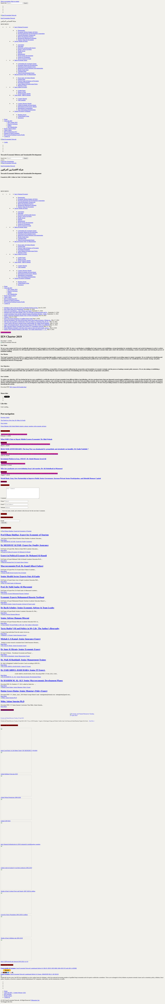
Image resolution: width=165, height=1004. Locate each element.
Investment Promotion (24, 82)
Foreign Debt (21, 79)
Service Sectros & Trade (24, 58)
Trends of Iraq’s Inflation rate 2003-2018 (12, 938)
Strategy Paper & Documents (26, 40)
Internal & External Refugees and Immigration (30, 68)
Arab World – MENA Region (22, 95)
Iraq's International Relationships (27, 109)
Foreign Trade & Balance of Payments (28, 81)
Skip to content (15, 1)
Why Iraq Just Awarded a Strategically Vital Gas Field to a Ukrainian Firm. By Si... (27, 321)
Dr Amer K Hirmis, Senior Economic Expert (20, 649)
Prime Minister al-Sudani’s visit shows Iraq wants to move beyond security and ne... (27, 328)
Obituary (6, 317)
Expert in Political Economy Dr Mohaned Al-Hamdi (24, 555)
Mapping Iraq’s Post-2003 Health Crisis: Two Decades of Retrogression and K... (26, 312)
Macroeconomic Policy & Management (25, 74)
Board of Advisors (13, 124)
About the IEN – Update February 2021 (15, 992)
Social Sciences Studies (24, 93)
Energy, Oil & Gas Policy (25, 49)
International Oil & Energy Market (27, 106)
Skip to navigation (6, 1)
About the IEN (8, 121)
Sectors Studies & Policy (21, 41)
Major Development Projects (25, 36)
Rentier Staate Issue (23, 70)
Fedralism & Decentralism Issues (27, 66)
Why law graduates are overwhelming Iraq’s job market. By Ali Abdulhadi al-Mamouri (31, 468)
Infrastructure (21, 54)
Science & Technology (24, 57)
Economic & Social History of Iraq (26, 454)
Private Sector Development (25, 55)
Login (2, 161)
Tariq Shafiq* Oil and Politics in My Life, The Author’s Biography (30, 628)
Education (20, 46)
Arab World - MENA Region (9, 434)
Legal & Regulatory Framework (26, 35)
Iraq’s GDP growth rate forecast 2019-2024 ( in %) (14, 961)
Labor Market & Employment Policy (28, 84)
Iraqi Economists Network (8, 18)
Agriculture (21, 45)
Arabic (6, 142)
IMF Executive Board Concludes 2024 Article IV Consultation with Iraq (24, 326)
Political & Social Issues (43, 444)
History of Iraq (22, 92)
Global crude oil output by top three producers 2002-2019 (16, 868)
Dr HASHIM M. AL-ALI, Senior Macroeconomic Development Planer (32, 680)
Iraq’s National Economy (21, 27)
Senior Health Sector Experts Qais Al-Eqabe (20, 576)
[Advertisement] (21, 185)
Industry (20, 52)
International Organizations (25, 108)
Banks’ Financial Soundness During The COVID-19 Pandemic (21, 315)
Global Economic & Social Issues (27, 105)
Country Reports (22, 98)
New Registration (9, 161)
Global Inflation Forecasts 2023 (9, 774)
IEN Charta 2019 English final (18, 387)
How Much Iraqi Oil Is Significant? (14, 309)
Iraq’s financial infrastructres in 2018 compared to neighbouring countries (20, 844)
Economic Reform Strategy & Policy (28, 32)
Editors (9, 125)
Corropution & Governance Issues (27, 63)
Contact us (7, 136)
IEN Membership (12, 127)
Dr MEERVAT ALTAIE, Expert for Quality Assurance (25, 545)
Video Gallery (8, 130)
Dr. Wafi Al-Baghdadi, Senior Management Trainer (23, 660)
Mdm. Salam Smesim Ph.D (12, 701)
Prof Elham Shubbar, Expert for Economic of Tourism (25, 535)
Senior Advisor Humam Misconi (15, 618)
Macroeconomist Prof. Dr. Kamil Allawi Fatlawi (22, 566)
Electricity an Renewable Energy (27, 48)
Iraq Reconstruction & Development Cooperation (31, 33)
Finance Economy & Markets (22, 111)
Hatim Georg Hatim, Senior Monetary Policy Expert (24, 691)
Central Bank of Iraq (23, 116)
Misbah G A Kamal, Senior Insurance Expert (20, 639)
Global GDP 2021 (6, 821)
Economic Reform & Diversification (28, 65)
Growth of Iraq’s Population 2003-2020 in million (14, 914)
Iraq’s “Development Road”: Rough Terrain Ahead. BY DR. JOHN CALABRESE (27, 325)
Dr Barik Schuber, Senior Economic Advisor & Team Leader (27, 608)
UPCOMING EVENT (7, 710)
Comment (3, 498)
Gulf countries (22, 100)
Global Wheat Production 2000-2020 (11, 797)
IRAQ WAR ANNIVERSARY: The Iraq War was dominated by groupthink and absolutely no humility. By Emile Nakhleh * (45, 449)
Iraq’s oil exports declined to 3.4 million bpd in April (18, 318)
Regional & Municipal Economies (27, 38)
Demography (21, 30)
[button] (5, 24)
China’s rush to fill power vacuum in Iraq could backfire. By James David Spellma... (27, 323)
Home (5, 119)
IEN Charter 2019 (12, 122)
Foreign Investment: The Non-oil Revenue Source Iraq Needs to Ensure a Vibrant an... (27, 320)
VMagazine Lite (35, 1000)
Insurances (21, 118)
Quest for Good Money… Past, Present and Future (18, 311)
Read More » (92, 721)
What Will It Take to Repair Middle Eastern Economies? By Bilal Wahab (26, 439)
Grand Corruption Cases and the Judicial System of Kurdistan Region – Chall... (26, 314)
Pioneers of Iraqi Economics (11, 133)
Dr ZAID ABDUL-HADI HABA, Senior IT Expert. (23, 670)
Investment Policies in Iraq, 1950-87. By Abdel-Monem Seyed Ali (23, 459)
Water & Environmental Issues (26, 73)
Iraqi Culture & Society (20, 87)
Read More (4, 442)
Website (3, 507)
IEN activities (8, 994)
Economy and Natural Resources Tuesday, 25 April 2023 (12, 718)
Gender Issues (22, 90)
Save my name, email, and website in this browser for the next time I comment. (23, 511)
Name (3, 501)
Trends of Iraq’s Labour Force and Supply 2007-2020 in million (18, 891)
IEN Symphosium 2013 (10, 131)
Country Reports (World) (24, 103)
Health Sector (21, 51)
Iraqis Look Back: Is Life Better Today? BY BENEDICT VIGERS (19, 750)
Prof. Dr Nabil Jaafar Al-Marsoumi (16, 587)
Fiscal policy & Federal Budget (26, 78)
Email (3, 504)
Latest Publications (6, 332)
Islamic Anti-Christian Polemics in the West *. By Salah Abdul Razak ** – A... (25, 329)
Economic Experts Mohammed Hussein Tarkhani (22, 597)
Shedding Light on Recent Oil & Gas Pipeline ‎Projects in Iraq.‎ (21, 307)
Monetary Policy (22, 85)
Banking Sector (22, 114)
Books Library (8, 996)
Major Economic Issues (20, 60)
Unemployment (22, 71)
